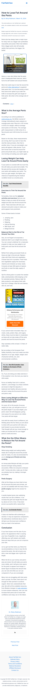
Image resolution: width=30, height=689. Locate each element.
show (12, 103)
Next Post (15, 645)
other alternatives (13, 87)
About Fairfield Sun (15, 657)
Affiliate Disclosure (15, 668)
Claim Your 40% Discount (15, 324)
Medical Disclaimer (15, 666)
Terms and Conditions (15, 663)
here (3, 27)
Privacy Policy (15, 661)
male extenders (22, 588)
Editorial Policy (15, 659)
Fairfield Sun (7, 3)
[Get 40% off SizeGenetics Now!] (15, 298)
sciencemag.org (7, 119)
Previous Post (15, 641)
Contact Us (15, 670)
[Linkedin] (15, 632)
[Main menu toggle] (26, 3)
